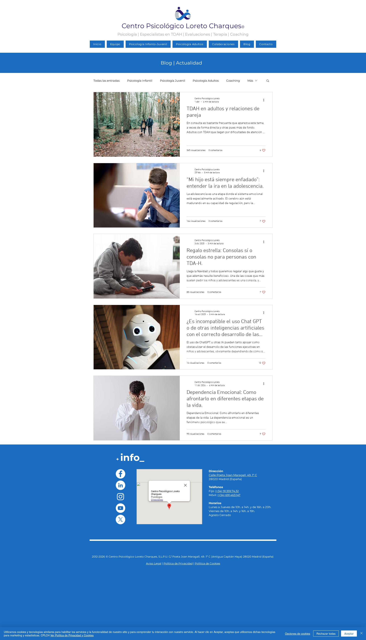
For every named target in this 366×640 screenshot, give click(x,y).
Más (250, 80)
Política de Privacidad (178, 563)
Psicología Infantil (139, 80)
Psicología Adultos (206, 80)
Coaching (233, 80)
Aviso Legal (153, 563)
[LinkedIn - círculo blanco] (120, 485)
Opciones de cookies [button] (297, 633)
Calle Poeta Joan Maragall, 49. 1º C (233, 475)
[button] (268, 81)
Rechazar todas (326, 633)
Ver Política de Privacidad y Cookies (72, 635)
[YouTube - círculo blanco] (120, 508)
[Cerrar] (361, 633)
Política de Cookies (207, 563)
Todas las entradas (106, 80)
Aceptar (349, 633)
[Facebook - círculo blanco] (120, 474)
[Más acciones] (265, 100)
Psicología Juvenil (172, 80)
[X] (120, 519)
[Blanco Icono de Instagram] (120, 496)
